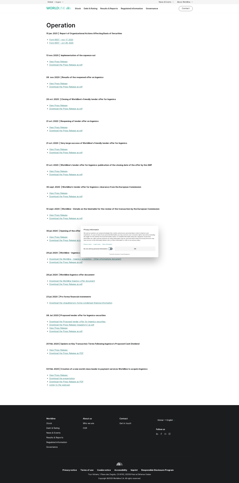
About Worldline (184, 2)
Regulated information (132, 8)
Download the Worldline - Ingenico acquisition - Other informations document (85, 259)
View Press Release (58, 61)
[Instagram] (169, 434)
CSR (85, 428)
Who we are (88, 423)
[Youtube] (165, 434)
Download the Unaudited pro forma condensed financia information (80, 303)
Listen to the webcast (59, 385)
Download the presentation (62, 378)
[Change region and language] (174, 420)
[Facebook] (161, 434)
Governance (152, 8)
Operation (60, 25)
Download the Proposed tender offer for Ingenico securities (77, 321)
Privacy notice (69, 470)
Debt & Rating (90, 8)
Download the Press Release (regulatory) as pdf (71, 325)
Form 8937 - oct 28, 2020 (61, 43)
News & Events (165, 2)
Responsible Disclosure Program (157, 470)
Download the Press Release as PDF (66, 353)
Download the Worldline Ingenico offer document (72, 281)
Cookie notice (104, 470)
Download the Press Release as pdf (66, 65)
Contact (186, 8)
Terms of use (86, 470)
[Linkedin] (157, 434)
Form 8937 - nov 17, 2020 (61, 40)
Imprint (134, 470)
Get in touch (125, 423)
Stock (78, 8)
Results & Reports (109, 8)
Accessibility (120, 470)
